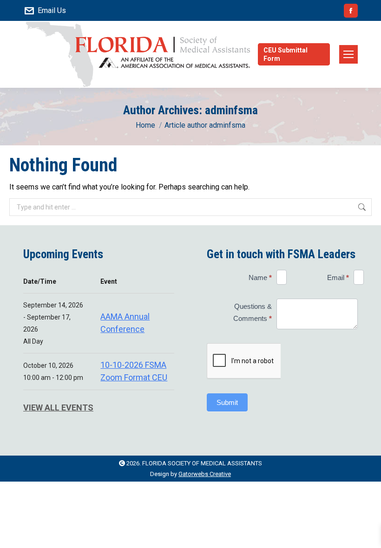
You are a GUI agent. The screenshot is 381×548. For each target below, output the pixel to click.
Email (338, 277)
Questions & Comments (252, 312)
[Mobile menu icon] (348, 54)
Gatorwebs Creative (204, 473)
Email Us (52, 10)
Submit (227, 402)
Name (260, 277)
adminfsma (231, 110)
